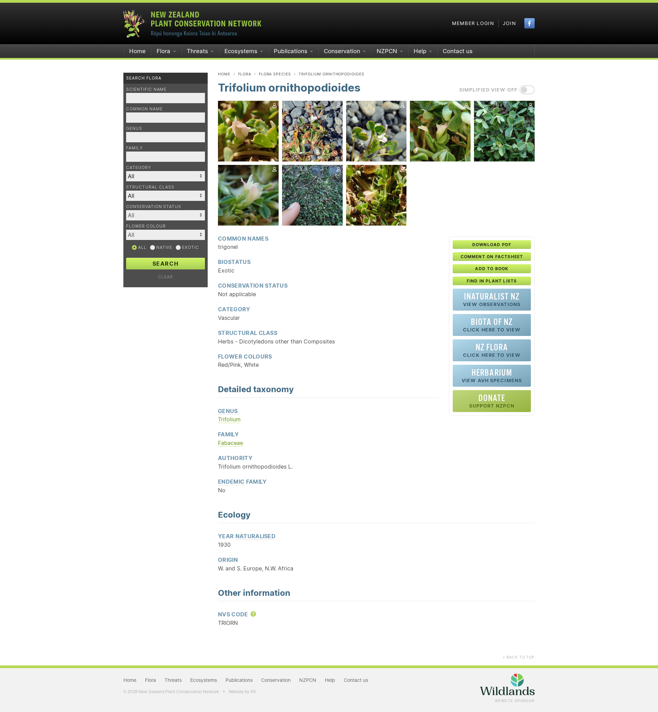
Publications (290, 51)
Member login (473, 23)
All (142, 247)
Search (166, 263)
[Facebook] (529, 23)
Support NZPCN (492, 401)
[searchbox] (162, 215)
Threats (197, 51)
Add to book (491, 268)
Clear (165, 276)
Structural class (150, 187)
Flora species (275, 74)
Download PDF (491, 244)
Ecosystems (240, 51)
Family (134, 147)
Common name (144, 108)
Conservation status (153, 206)
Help (420, 51)
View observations (492, 299)
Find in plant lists (492, 280)
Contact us (458, 51)
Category (138, 167)
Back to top (518, 657)
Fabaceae (230, 442)
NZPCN (387, 51)
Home (137, 51)
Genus (134, 128)
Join (509, 23)
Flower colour (146, 226)
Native (164, 247)
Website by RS (242, 691)
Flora (163, 51)
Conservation (342, 51)
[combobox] (165, 215)
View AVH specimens (492, 375)
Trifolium (229, 419)
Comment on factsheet (492, 256)
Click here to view (492, 325)
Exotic (190, 247)
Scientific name (146, 89)
